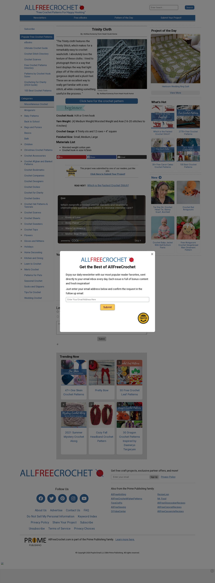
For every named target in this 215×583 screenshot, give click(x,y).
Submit (107, 307)
